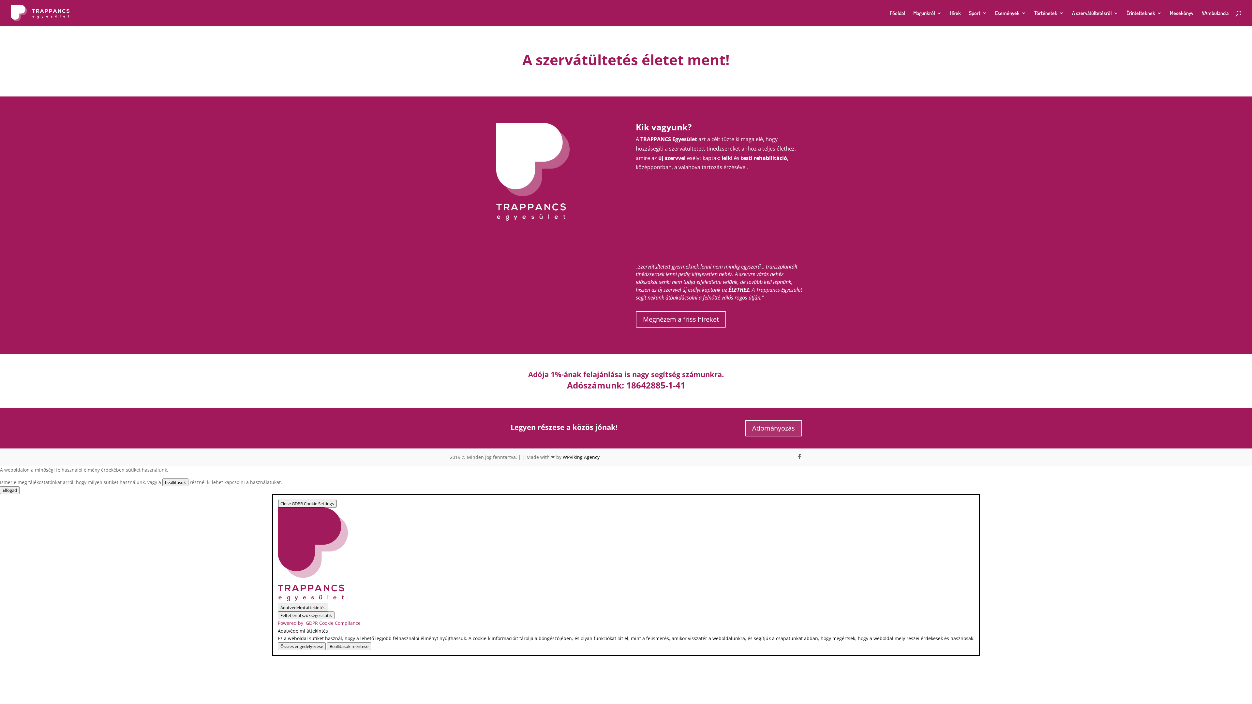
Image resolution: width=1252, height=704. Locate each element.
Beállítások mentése (349, 646)
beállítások (175, 482)
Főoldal (897, 13)
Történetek (1045, 13)
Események (1007, 13)
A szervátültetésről (1092, 13)
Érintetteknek (1140, 13)
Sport (974, 13)
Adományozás (773, 428)
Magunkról (924, 13)
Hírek (955, 13)
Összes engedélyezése (301, 646)
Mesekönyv (1181, 13)
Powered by (319, 623)
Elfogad (10, 490)
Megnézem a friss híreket (681, 319)
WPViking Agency (581, 457)
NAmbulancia (1215, 13)
